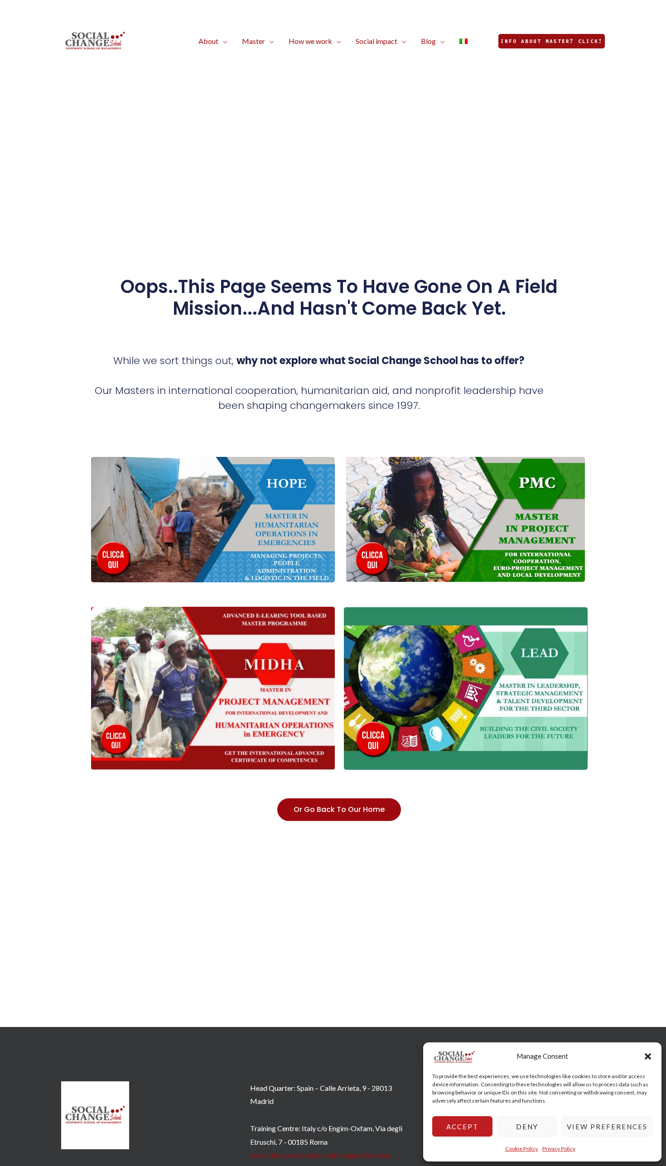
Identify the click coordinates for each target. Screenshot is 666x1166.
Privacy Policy (558, 1148)
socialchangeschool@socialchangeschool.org (320, 1155)
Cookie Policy (521, 1148)
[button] (647, 1056)
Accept (462, 1127)
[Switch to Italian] (463, 41)
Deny (527, 1127)
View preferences (607, 1127)
